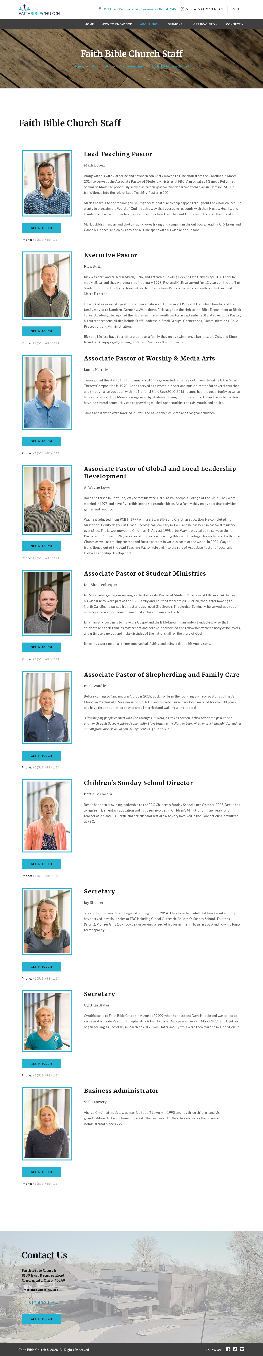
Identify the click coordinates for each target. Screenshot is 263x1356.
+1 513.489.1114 (40, 1302)
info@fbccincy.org (44, 1289)
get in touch (41, 1318)
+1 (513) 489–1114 (46, 239)
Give (236, 9)
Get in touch (41, 228)
